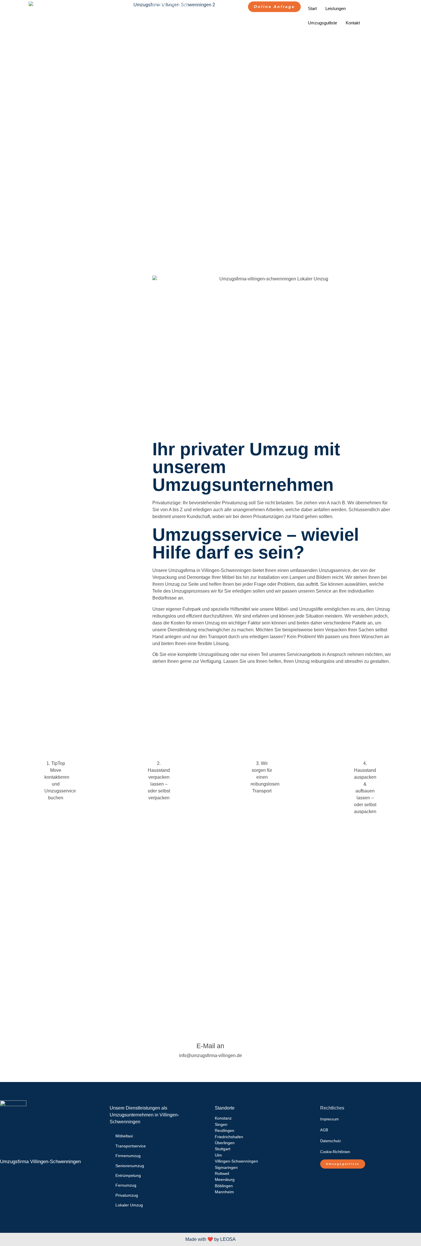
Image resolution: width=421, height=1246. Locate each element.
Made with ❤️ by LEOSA (210, 1239)
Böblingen (224, 1185)
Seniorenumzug (129, 1165)
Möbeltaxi (124, 1136)
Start (312, 8)
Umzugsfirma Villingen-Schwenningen (40, 1161)
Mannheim (224, 1192)
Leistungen (335, 8)
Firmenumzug (128, 1155)
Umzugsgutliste (322, 22)
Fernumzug (125, 1185)
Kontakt (353, 22)
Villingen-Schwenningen (236, 1161)
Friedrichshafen (229, 1136)
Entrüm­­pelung (128, 1175)
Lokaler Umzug (129, 1205)
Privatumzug (126, 1195)
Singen (221, 1124)
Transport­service (130, 1146)
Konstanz (223, 1118)
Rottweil (222, 1173)
